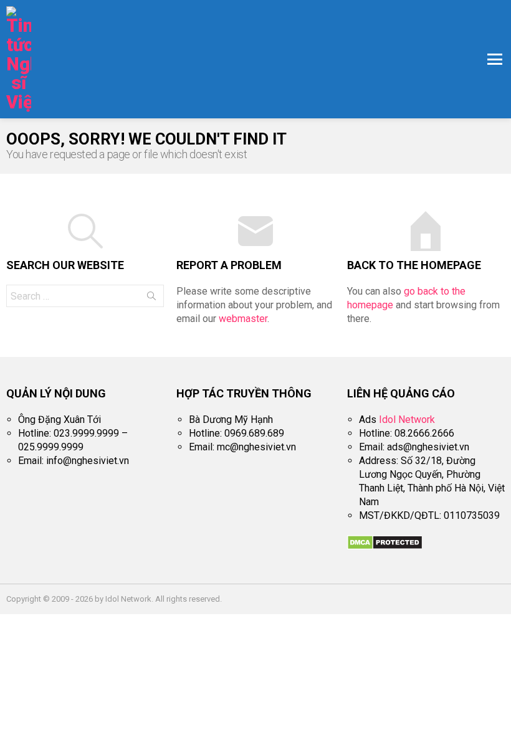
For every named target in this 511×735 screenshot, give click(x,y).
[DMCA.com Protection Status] (385, 546)
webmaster (243, 319)
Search (151, 298)
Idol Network (407, 419)
